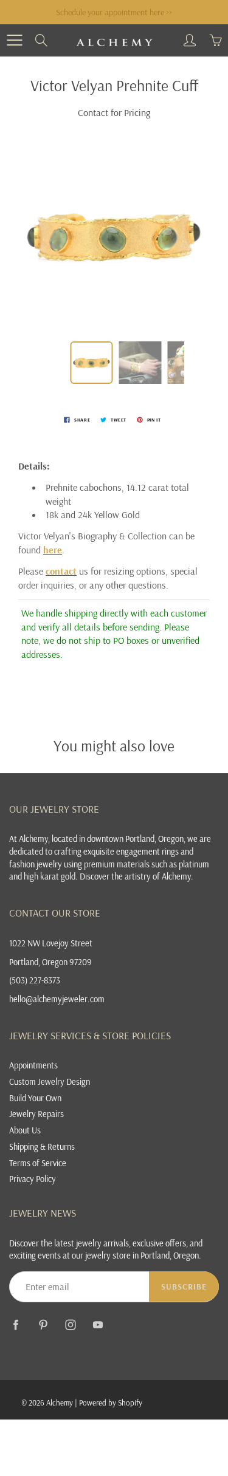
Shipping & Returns (42, 1146)
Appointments (33, 1065)
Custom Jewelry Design (49, 1081)
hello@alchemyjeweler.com (57, 999)
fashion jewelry (35, 864)
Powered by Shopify (110, 1402)
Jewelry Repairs (36, 1113)
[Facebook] (15, 1325)
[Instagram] (70, 1325)
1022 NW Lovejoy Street (50, 943)
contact (61, 571)
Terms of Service (37, 1163)
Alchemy (59, 1402)
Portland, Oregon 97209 (50, 962)
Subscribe (184, 1286)
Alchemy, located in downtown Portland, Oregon (101, 838)
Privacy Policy (32, 1178)
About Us (25, 1130)
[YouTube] (97, 1325)
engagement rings (147, 851)
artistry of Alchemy (158, 876)
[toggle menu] (14, 40)
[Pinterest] (43, 1325)
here (52, 550)
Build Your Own (35, 1098)
